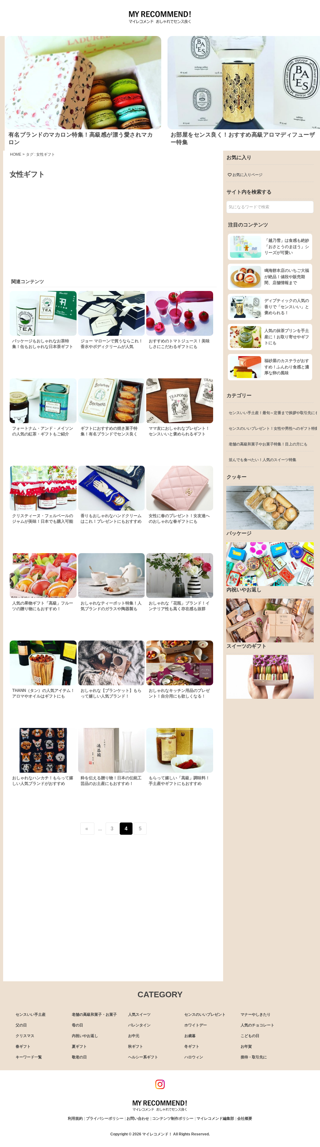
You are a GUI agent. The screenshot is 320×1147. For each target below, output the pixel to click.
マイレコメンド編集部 (215, 1118)
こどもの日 (250, 1036)
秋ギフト (135, 1046)
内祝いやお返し (85, 1036)
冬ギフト (191, 1046)
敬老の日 (79, 1057)
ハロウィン (193, 1057)
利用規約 (75, 1118)
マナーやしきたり (256, 1014)
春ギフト (23, 1046)
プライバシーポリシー (104, 1118)
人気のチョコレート (257, 1025)
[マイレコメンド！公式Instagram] (160, 1087)
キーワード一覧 (29, 1057)
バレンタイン (139, 1025)
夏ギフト (79, 1046)
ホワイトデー (195, 1025)
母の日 (77, 1025)
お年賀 (246, 1046)
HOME (15, 154)
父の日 (21, 1025)
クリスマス (25, 1036)
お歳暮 (190, 1036)
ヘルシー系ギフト (143, 1057)
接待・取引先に (254, 1057)
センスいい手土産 (31, 1014)
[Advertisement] (113, 226)
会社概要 (244, 1118)
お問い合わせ (138, 1118)
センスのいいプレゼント (205, 1014)
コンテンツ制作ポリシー (172, 1118)
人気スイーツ (139, 1014)
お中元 (133, 1036)
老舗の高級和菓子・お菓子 (94, 1014)
